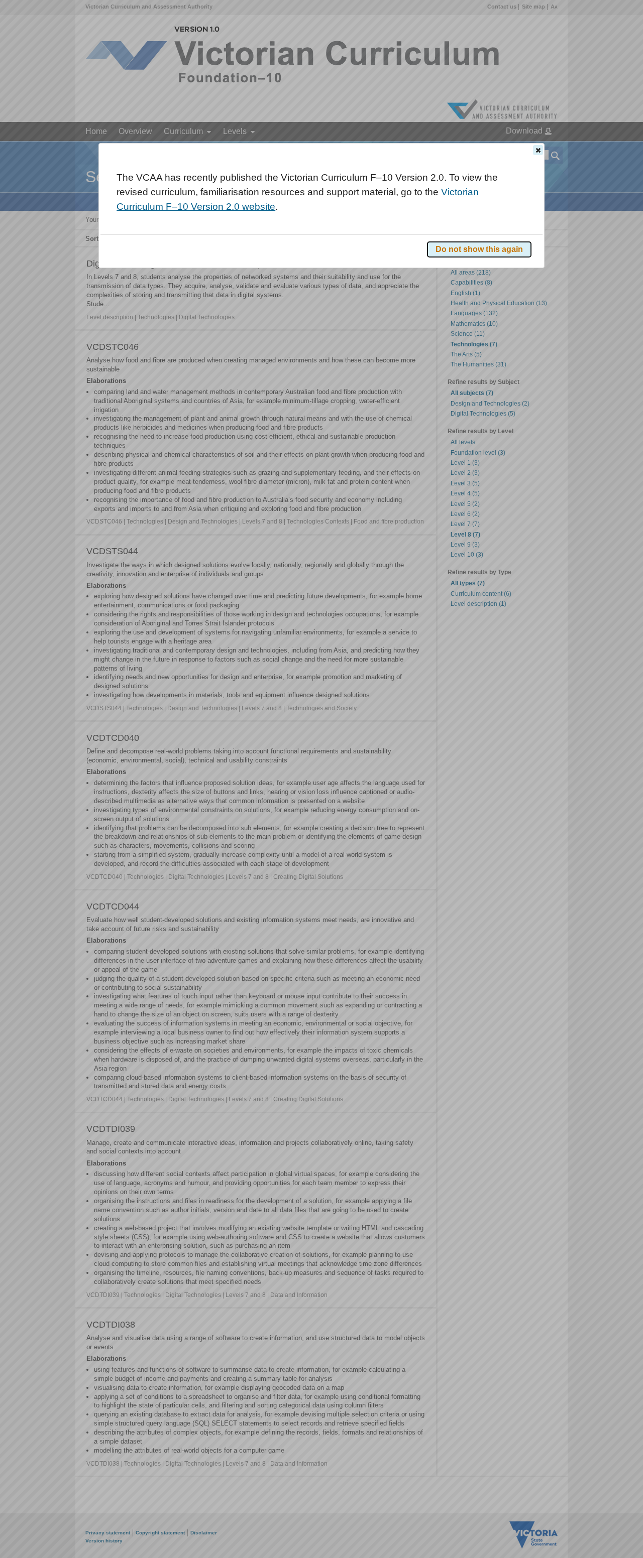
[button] (538, 150)
